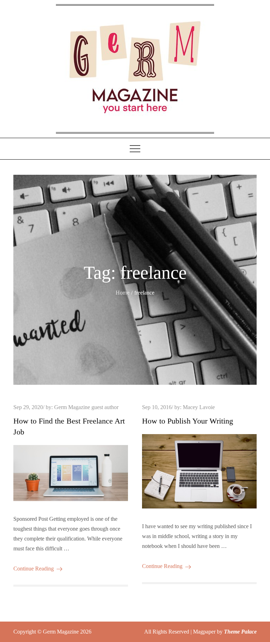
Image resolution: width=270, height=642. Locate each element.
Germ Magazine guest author (86, 407)
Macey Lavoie (199, 407)
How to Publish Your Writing (187, 420)
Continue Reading (33, 569)
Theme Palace (240, 632)
